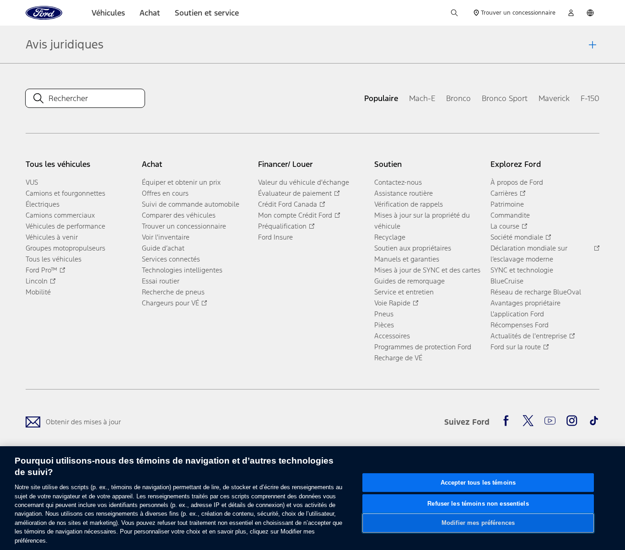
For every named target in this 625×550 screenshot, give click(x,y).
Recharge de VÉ (398, 357)
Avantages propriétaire (525, 303)
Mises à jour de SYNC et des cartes (427, 270)
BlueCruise (506, 281)
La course (504, 226)
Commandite (510, 215)
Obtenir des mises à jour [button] (83, 421)
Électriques (42, 204)
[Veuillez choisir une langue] (590, 13)
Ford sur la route (515, 346)
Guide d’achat (163, 248)
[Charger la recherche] (454, 12)
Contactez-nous (398, 182)
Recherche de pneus (173, 292)
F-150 (590, 98)
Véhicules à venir (52, 237)
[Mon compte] (571, 13)
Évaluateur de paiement (295, 193)
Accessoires (392, 335)
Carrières (503, 193)
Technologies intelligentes (182, 270)
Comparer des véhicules (179, 215)
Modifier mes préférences (478, 522)
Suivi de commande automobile (190, 204)
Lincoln (37, 281)
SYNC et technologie (521, 270)
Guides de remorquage (409, 281)
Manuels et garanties (406, 259)
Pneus (383, 314)
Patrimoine (507, 204)
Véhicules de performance (65, 226)
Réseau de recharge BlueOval (535, 292)
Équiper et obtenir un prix (181, 182)
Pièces (384, 324)
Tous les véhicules (53, 259)
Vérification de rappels (408, 204)
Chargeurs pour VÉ (170, 303)
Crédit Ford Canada (287, 204)
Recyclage (389, 237)
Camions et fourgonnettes (65, 193)
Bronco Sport (505, 98)
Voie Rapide (392, 303)
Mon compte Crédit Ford (295, 215)
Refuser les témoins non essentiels (477, 503)
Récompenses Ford (519, 324)
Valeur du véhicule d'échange (303, 182)
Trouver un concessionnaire (184, 226)
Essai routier (160, 281)
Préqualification (282, 226)
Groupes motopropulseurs (65, 248)
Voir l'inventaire (165, 237)
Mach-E (422, 98)
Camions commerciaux (60, 215)
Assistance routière (403, 193)
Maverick (554, 98)
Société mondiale (516, 237)
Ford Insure (275, 237)
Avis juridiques (64, 44)
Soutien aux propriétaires (412, 248)
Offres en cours (165, 193)
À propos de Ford (516, 182)
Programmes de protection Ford (422, 346)
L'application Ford (517, 314)
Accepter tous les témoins (478, 482)
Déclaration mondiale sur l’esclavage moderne (528, 253)
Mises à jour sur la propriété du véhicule (422, 220)
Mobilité (38, 292)
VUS (32, 182)
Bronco (458, 98)
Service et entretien (404, 292)
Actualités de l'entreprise (528, 335)
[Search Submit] (38, 98)
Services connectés (171, 259)
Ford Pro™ (41, 270)
